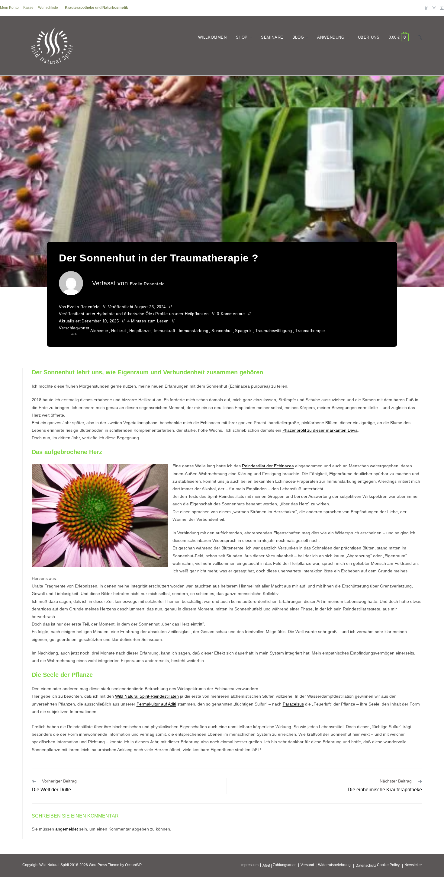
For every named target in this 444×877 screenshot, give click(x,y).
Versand (307, 865)
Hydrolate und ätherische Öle (124, 314)
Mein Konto (9, 7)
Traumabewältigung (273, 330)
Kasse (28, 7)
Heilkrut (118, 330)
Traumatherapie (310, 330)
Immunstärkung (193, 330)
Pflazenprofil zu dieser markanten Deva (320, 430)
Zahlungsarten (285, 865)
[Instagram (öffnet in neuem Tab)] (434, 8)
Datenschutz (366, 865)
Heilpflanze (140, 330)
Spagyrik (243, 330)
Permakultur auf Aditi (156, 704)
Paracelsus (293, 704)
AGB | (267, 865)
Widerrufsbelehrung (334, 865)
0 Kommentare (231, 314)
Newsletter (413, 865)
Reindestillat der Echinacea (268, 465)
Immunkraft (164, 330)
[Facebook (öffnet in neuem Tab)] (426, 8)
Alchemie (99, 330)
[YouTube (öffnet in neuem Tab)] (441, 8)
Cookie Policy (388, 865)
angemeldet (66, 829)
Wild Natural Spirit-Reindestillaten (147, 696)
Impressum (249, 865)
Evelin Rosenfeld (147, 283)
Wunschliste (48, 7)
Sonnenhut (221, 330)
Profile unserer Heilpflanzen (181, 314)
